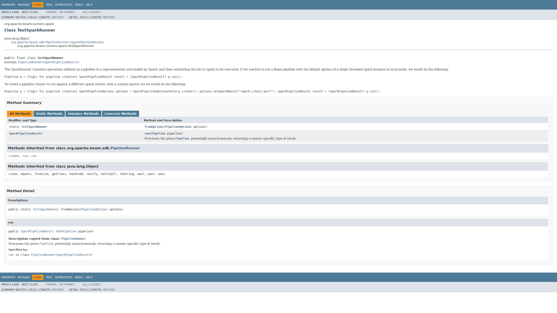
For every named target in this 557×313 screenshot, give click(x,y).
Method (58, 17)
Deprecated (63, 4)
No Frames (67, 12)
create (13, 156)
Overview (8, 4)
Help (89, 4)
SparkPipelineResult (86, 42)
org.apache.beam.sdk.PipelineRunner (40, 42)
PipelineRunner (30, 62)
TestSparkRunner (34, 126)
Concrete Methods (120, 113)
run (147, 133)
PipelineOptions (178, 126)
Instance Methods (83, 113)
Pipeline (158, 133)
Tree (49, 4)
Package (24, 4)
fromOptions (154, 126)
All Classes (92, 12)
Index (79, 4)
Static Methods (49, 113)
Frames (51, 12)
